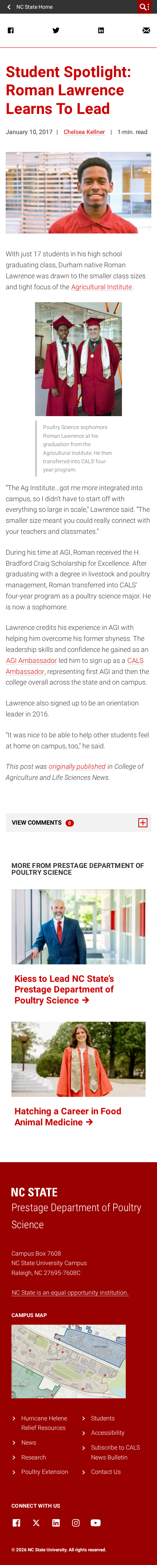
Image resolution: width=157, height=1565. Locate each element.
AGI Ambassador (31, 660)
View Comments (62, 822)
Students (103, 1418)
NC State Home (34, 7)
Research (33, 1457)
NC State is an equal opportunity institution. (70, 1292)
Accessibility (108, 1432)
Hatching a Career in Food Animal (68, 1117)
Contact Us (106, 1471)
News (28, 1442)
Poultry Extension (44, 1471)
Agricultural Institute (101, 287)
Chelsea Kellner (84, 132)
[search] (144, 7)
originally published (77, 766)
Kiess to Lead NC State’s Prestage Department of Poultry (64, 989)
